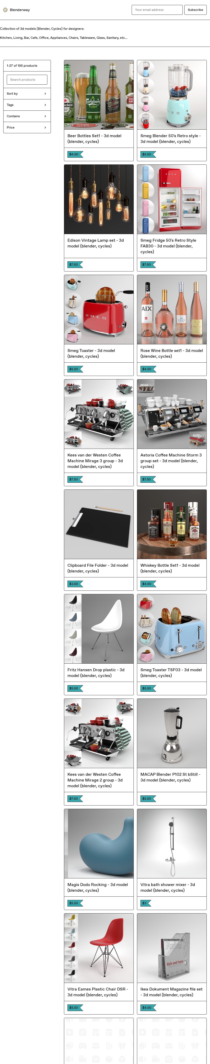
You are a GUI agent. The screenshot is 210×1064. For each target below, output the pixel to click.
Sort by (12, 93)
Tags (10, 105)
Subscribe (195, 10)
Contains (13, 116)
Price (11, 127)
